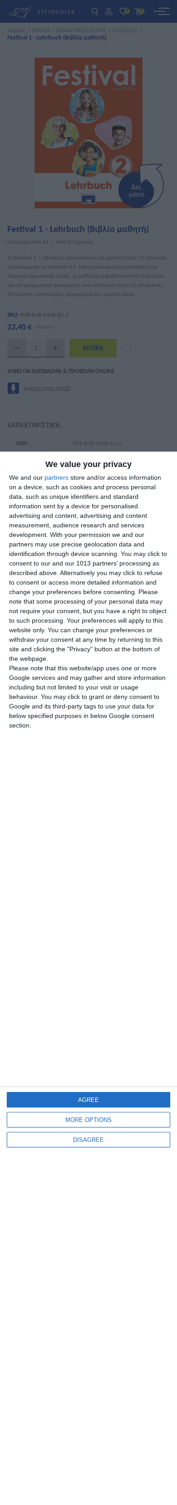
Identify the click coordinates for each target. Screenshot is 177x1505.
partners (56, 477)
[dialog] (88, 978)
